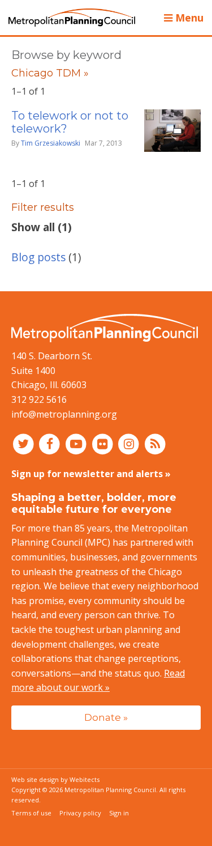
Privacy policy (80, 813)
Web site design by (55, 779)
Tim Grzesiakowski (50, 143)
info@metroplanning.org (64, 414)
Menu (188, 17)
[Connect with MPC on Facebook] (51, 443)
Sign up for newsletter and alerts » (91, 473)
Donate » (106, 717)
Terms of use (31, 813)
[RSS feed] (155, 443)
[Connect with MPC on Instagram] (130, 443)
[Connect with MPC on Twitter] (24, 443)
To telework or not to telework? (69, 122)
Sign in (119, 813)
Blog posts (38, 257)
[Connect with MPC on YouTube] (77, 443)
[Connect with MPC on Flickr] (103, 443)
